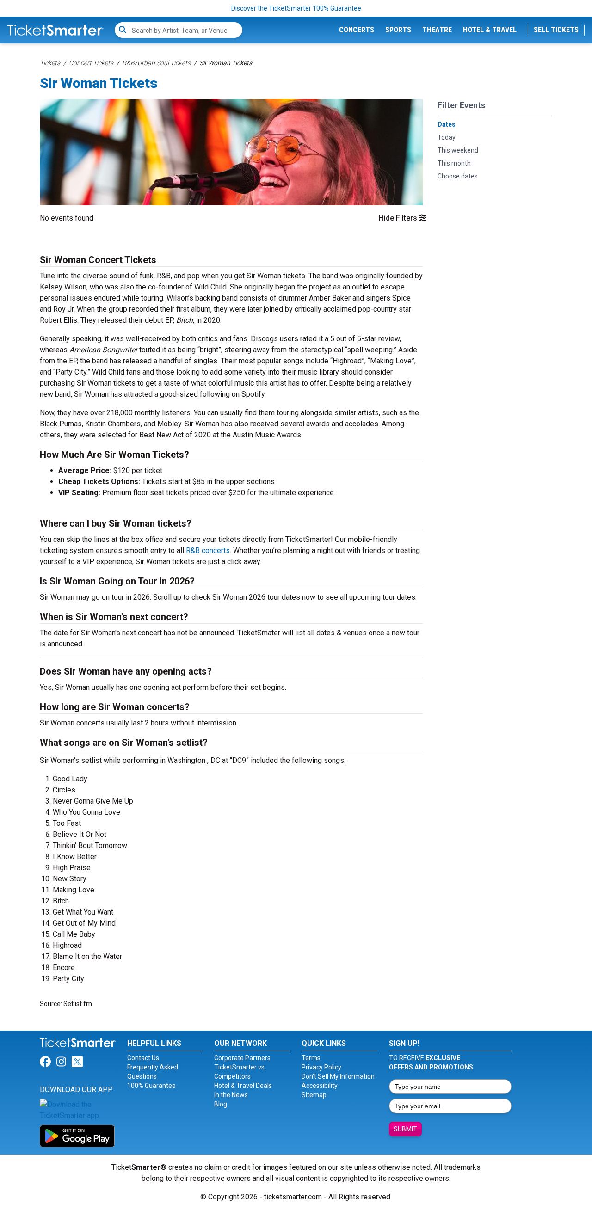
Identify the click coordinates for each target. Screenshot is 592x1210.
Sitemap (314, 1095)
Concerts (356, 29)
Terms (311, 1058)
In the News (231, 1095)
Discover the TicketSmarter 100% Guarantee (296, 8)
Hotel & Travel (490, 29)
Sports (398, 29)
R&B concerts (208, 550)
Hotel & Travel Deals (243, 1085)
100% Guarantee (151, 1085)
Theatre (437, 29)
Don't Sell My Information (338, 1076)
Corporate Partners (242, 1058)
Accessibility (320, 1085)
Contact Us (143, 1058)
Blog (220, 1104)
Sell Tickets (556, 29)
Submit (405, 1129)
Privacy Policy (321, 1067)
